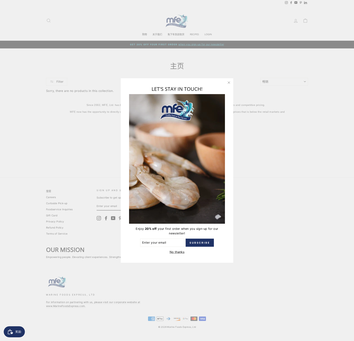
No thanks (177, 252)
